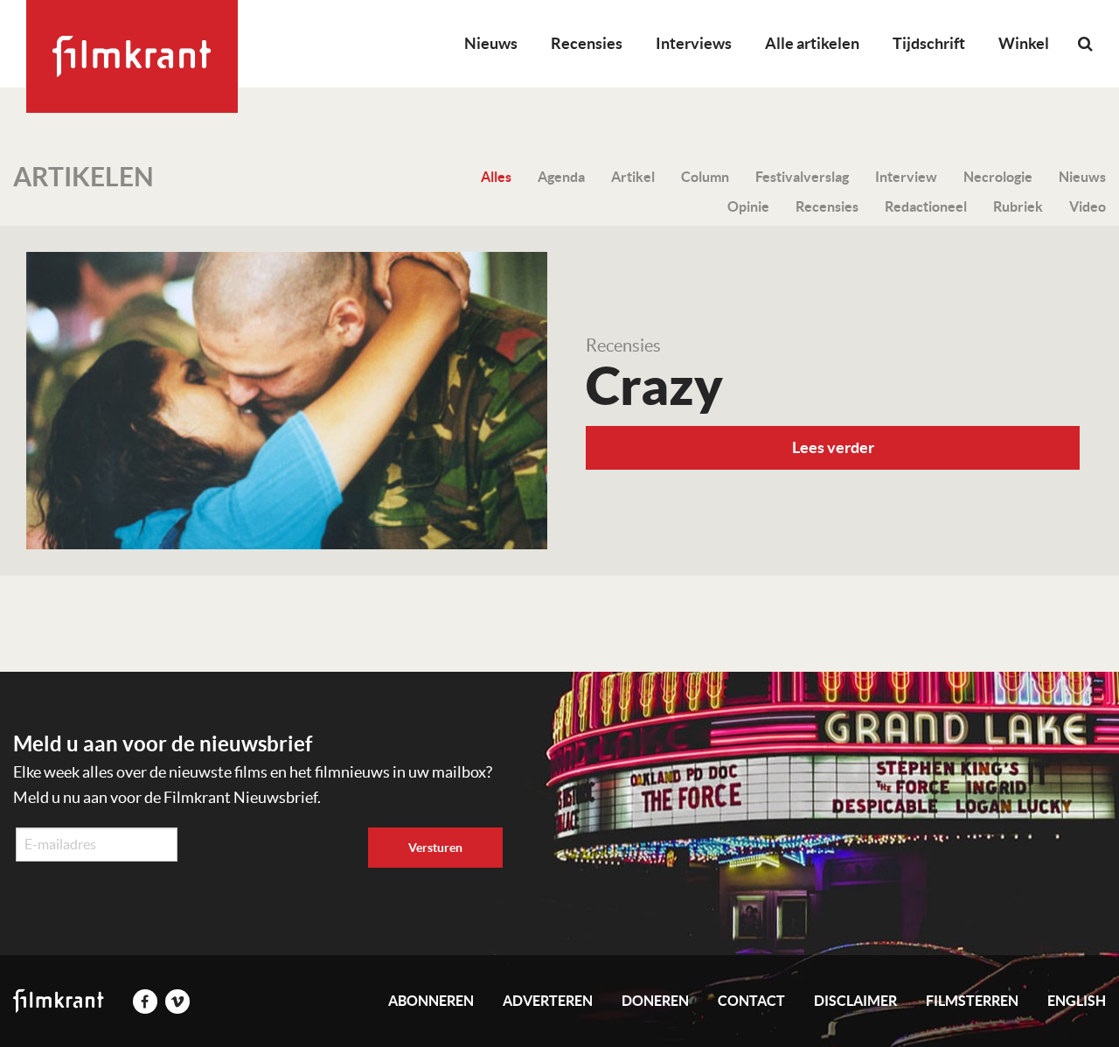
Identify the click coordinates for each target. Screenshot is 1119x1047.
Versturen (435, 848)
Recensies (586, 43)
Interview (906, 177)
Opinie (748, 206)
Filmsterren (972, 1001)
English (1076, 1001)
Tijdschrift (929, 43)
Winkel (1023, 43)
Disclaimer (855, 1001)
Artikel (633, 177)
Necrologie (997, 177)
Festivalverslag (802, 177)
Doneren (655, 1001)
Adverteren (548, 1001)
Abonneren (431, 1001)
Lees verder (833, 447)
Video (1087, 206)
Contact (751, 1001)
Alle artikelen (812, 43)
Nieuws (491, 43)
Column (705, 177)
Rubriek (1018, 206)
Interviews (694, 43)
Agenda (561, 177)
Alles (496, 177)
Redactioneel (926, 206)
